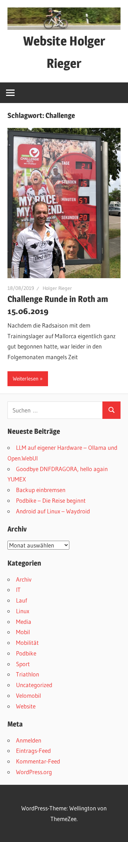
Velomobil (28, 695)
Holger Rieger (57, 288)
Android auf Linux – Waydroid (53, 511)
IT (18, 589)
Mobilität (27, 642)
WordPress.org (34, 772)
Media (23, 621)
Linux (22, 611)
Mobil (23, 632)
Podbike (26, 653)
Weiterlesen (25, 378)
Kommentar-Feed (38, 761)
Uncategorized (34, 685)
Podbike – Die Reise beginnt (51, 500)
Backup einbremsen (40, 489)
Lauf (21, 600)
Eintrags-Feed (33, 750)
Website (26, 706)
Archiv (24, 579)
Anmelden (28, 740)
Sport (23, 664)
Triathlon (27, 674)
